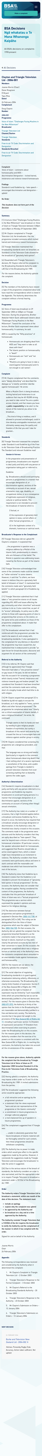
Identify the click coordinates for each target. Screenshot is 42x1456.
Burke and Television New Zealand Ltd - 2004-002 (17, 1340)
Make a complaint (21, 13)
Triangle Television (9, 137)
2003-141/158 (28, 916)
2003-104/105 (11, 928)
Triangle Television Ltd (11, 131)
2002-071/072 (7, 1004)
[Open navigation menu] (36, 7)
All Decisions (10, 67)
